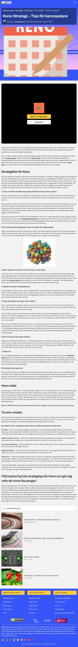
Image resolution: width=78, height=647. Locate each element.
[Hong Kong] (29, 640)
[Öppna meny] (75, 2)
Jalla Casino (7, 602)
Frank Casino (7, 609)
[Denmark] (25, 640)
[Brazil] (10, 640)
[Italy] (18, 640)
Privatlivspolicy (60, 602)
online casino (11, 158)
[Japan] (14, 640)
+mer (4, 613)
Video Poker (33, 606)
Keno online (36, 158)
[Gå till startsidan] (6, 2)
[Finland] (6, 640)
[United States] (2, 640)
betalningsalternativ (29, 219)
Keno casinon (15, 280)
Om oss (57, 606)
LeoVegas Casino (9, 598)
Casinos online (8, 10)
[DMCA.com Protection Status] (17, 620)
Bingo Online (33, 602)
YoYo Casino (7, 606)
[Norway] (33, 640)
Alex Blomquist (20, 22)
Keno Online (28, 10)
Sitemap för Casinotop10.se (64, 613)
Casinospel (19, 10)
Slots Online (33, 609)
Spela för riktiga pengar (39, 117)
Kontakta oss (59, 609)
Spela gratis (39, 122)
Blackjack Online (34, 598)
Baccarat (32, 613)
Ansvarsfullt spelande (62, 598)
